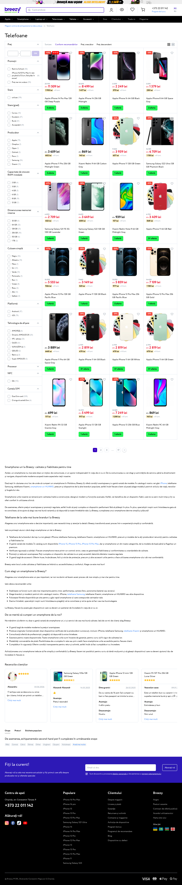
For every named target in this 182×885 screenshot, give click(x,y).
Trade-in (131, 19)
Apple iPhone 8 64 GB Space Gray (159, 100)
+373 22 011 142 (160, 8)
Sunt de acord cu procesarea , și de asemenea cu (125, 774)
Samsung (17, 160)
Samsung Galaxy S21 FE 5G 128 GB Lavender (57, 230)
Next (174, 695)
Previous (8, 695)
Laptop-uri (40, 19)
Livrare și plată (114, 804)
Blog (110, 835)
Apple (7, 19)
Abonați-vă (170, 767)
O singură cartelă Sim (21, 400)
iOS (15, 315)
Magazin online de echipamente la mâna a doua (23, 26)
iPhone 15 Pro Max (90, 543)
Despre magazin (115, 799)
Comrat (15, 744)
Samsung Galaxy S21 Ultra (75, 822)
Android (17, 311)
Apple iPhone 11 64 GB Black (92, 359)
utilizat (17, 97)
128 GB (16, 228)
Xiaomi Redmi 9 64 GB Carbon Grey (93, 165)
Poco (15, 156)
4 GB (15, 190)
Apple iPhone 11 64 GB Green (159, 359)
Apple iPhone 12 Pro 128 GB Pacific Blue (58, 296)
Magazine (143, 19)
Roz (15, 280)
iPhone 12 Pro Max (71, 840)
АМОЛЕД (17, 331)
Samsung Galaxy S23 (72, 863)
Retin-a (16, 355)
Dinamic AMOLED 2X (22, 335)
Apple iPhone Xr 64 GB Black (126, 98)
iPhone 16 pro (69, 804)
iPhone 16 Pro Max (71, 799)
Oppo (15, 148)
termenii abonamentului (151, 774)
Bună (15, 121)
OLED (16, 343)
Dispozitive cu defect (118, 840)
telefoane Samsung (76, 594)
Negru (16, 256)
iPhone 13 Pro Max (71, 854)
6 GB (15, 194)
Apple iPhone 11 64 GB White (126, 359)
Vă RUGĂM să (18, 347)
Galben (16, 296)
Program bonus (115, 826)
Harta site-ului (159, 817)
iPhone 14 (67, 826)
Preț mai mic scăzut (21, 82)
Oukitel (16, 152)
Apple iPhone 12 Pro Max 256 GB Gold (159, 296)
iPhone (163, 483)
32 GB (15, 220)
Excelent (17, 117)
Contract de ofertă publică (165, 808)
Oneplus (16, 144)
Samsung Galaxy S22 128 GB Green (92, 230)
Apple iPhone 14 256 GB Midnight (90, 100)
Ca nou (16, 113)
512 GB (16, 236)
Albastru (17, 260)
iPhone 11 (67, 858)
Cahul (23, 744)
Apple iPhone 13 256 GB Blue (126, 424)
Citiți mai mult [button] (14, 700)
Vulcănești (66, 744)
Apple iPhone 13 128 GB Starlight (90, 426)
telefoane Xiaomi (131, 631)
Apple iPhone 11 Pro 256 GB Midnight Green (57, 165)
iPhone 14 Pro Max (71, 831)
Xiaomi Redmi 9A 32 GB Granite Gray (56, 426)
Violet (15, 284)
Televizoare (57, 19)
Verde (16, 272)
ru (175, 11)
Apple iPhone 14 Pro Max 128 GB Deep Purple (58, 100)
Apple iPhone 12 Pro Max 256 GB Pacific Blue (125, 296)
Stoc (105, 19)
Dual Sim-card (20, 396)
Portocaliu (17, 276)
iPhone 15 (62, 543)
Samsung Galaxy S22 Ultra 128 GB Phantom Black (160, 165)
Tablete (72, 19)
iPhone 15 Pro (74, 543)
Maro (15, 264)
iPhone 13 (67, 845)
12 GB (15, 202)
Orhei (38, 744)
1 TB (15, 240)
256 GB (16, 232)
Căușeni (56, 744)
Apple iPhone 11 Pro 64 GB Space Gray (57, 361)
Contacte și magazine (117, 817)
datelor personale (120, 774)
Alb (15, 292)
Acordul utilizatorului (163, 813)
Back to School (20, 69)
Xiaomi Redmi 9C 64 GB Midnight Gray (157, 426)
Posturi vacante (160, 804)
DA (15, 381)
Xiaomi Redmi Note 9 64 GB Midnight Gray (125, 230)
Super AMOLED (19, 359)
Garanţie (111, 808)
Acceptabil (18, 125)
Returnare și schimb (117, 813)
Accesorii (87, 19)
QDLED (16, 351)
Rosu (15, 288)
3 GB (15, 186)
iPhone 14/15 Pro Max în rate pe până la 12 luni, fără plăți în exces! (25, 76)
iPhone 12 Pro (69, 835)
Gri (15, 268)
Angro (156, 799)
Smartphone (23, 19)
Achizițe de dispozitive (118, 822)
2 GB (15, 182)
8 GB (15, 198)
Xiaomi (16, 164)
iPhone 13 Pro (69, 849)
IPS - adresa (18, 339)
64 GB (16, 224)
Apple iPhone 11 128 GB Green (126, 163)
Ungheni (46, 744)
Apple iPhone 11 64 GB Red (158, 229)
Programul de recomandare (120, 831)
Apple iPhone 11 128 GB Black (92, 294)
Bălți (7, 744)
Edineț (30, 744)
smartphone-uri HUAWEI (42, 486)
